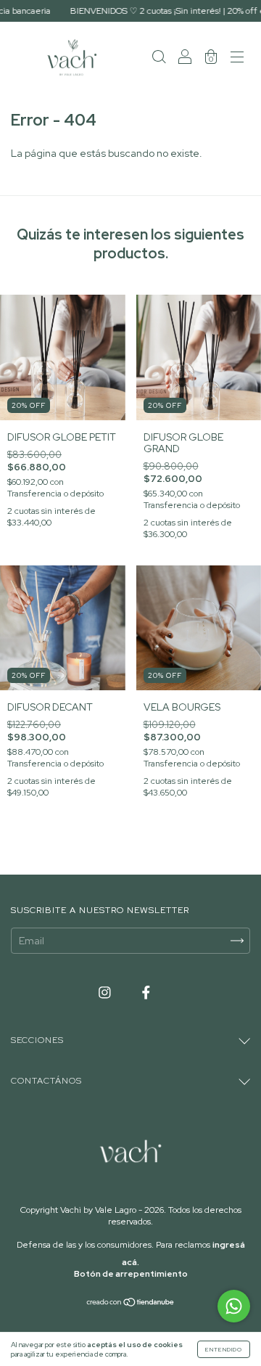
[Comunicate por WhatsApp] (234, 1306)
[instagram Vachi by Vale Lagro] (106, 992)
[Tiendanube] (131, 1303)
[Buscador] (159, 58)
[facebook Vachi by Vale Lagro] (146, 992)
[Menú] (237, 58)
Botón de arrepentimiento (131, 1274)
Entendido (223, 1349)
